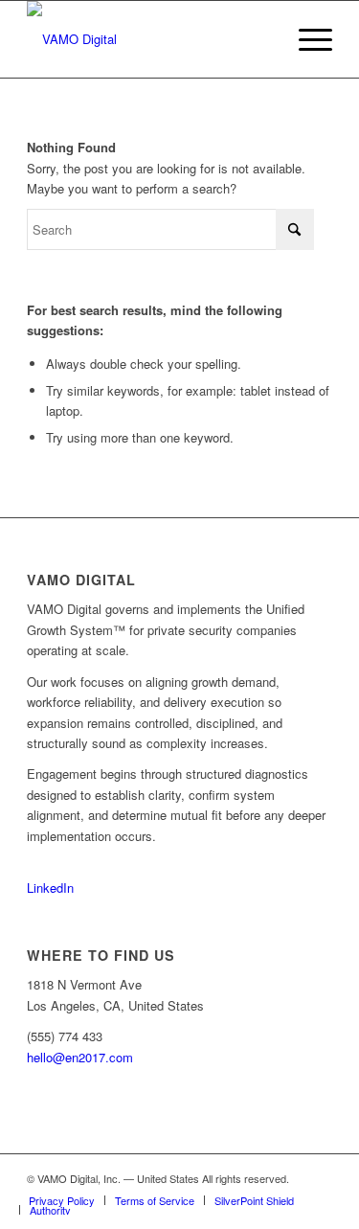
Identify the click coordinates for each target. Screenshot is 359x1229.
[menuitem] (306, 39)
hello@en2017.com (80, 1057)
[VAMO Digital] (149, 39)
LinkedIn (50, 887)
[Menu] (306, 39)
